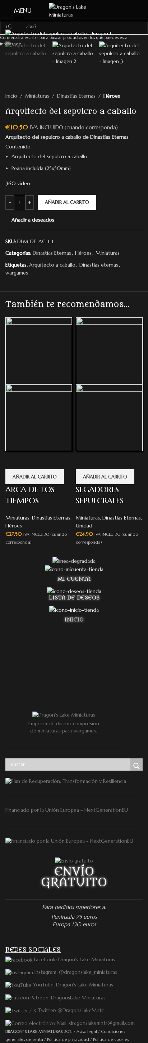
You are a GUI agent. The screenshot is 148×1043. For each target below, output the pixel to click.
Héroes (13, 525)
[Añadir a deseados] (14, 460)
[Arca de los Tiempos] (38, 350)
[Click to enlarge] (19, 24)
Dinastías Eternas (51, 517)
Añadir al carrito (67, 202)
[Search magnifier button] (136, 766)
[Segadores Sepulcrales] (109, 350)
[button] (34, 476)
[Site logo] (74, 10)
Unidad (84, 525)
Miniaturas (17, 517)
